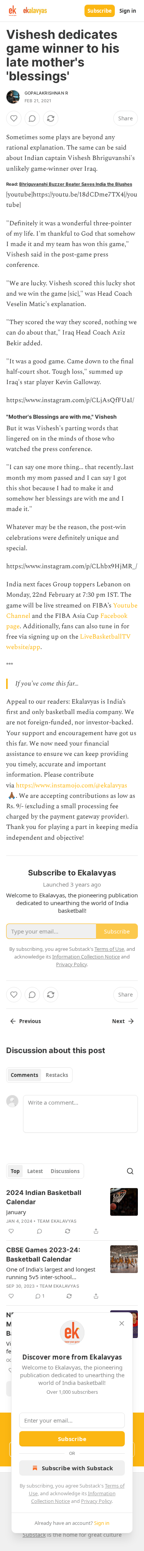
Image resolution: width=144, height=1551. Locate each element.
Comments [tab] (24, 1075)
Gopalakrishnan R (46, 93)
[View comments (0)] (32, 118)
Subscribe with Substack (77, 1468)
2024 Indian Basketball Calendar (43, 1197)
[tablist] (39, 1075)
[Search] (130, 1171)
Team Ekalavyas (57, 1221)
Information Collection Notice (86, 956)
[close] (122, 1323)
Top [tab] (15, 1171)
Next (118, 1021)
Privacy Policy (96, 1501)
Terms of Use (109, 948)
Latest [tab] (35, 1171)
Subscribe (100, 10)
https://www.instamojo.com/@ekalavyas (71, 785)
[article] (72, 1212)
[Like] (14, 118)
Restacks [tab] (57, 1075)
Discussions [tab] (65, 1171)
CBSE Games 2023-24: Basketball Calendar (43, 1254)
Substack (34, 1534)
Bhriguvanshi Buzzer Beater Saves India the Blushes (75, 184)
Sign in (127, 10)
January (16, 1212)
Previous (30, 1021)
